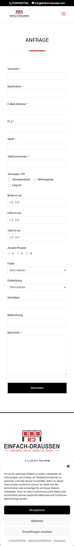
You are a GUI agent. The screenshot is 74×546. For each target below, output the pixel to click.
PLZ (11, 121)
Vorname (14, 68)
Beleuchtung (15, 315)
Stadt (11, 139)
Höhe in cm (14, 213)
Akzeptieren (37, 510)
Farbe (11, 263)
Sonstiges (13, 297)
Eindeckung (14, 280)
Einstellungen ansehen (37, 532)
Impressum (59, 540)
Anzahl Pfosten (16, 248)
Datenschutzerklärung (40, 540)
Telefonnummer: (18, 156)
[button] (68, 466)
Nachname (15, 86)
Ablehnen (37, 521)
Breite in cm (14, 195)
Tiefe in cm (14, 230)
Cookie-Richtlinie (17, 540)
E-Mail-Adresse (17, 104)
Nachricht (14, 332)
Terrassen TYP (16, 174)
